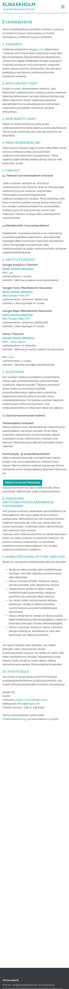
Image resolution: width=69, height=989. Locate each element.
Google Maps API (18, 318)
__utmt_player (17, 341)
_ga (10, 272)
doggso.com (36, 49)
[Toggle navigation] (62, 6)
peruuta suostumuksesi (22, 482)
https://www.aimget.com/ (32, 699)
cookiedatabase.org (14, 719)
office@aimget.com (28, 703)
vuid (10, 357)
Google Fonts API (19, 295)
